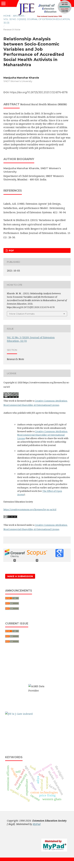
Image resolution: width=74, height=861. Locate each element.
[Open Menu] (3, 3)
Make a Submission (20, 576)
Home (7, 15)
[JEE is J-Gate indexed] (19, 713)
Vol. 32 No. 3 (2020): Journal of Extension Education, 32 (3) (36, 21)
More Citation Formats (21, 313)
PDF (11, 250)
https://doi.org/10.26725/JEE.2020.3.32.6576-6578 (39, 92)
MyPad (36, 824)
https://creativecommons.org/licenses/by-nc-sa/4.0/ (29, 509)
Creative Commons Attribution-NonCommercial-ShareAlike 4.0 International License (42, 435)
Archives (18, 15)
